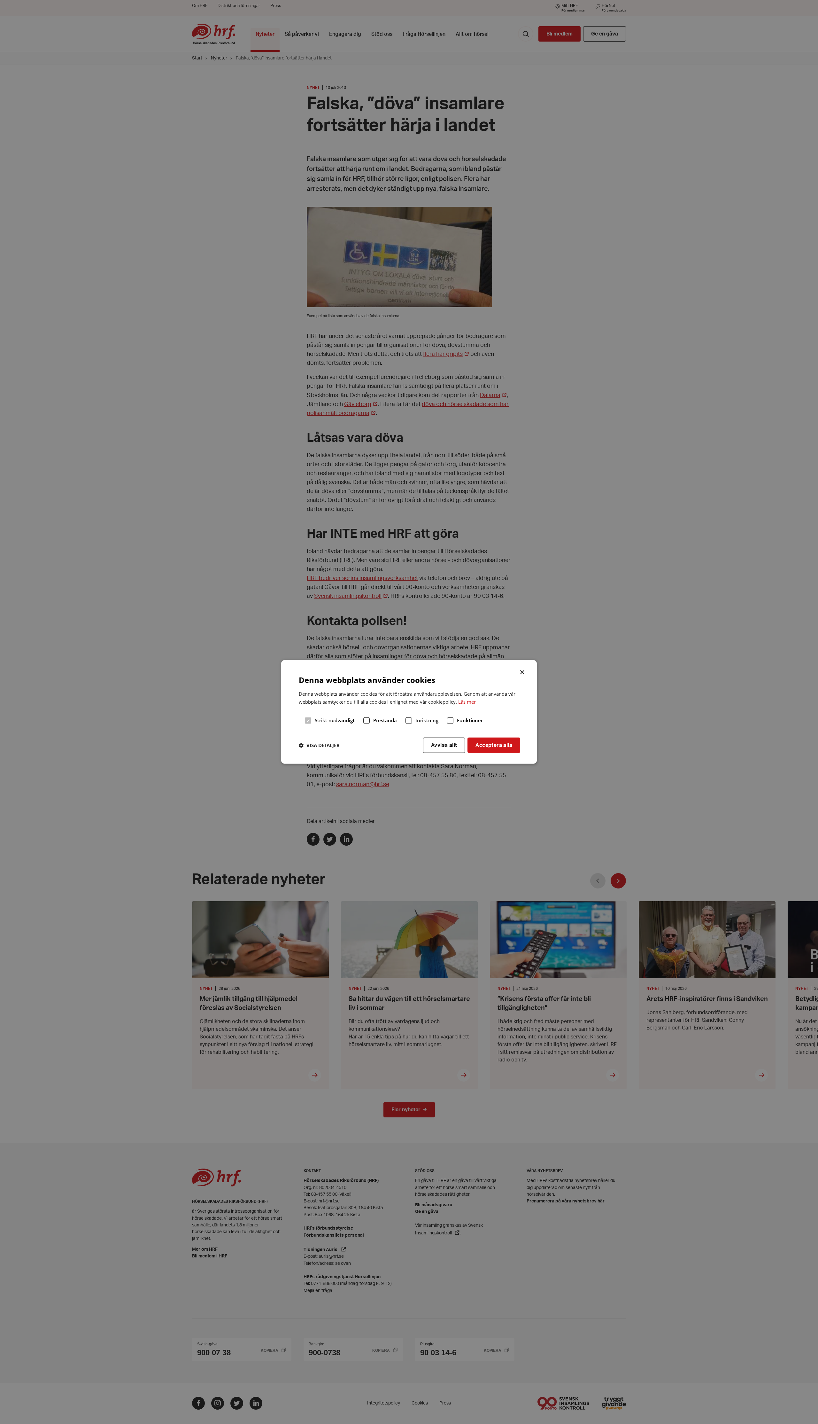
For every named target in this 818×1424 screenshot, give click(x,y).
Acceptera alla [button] (493, 744)
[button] (319, 745)
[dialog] (409, 712)
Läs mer (467, 702)
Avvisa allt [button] (444, 744)
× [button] (522, 672)
